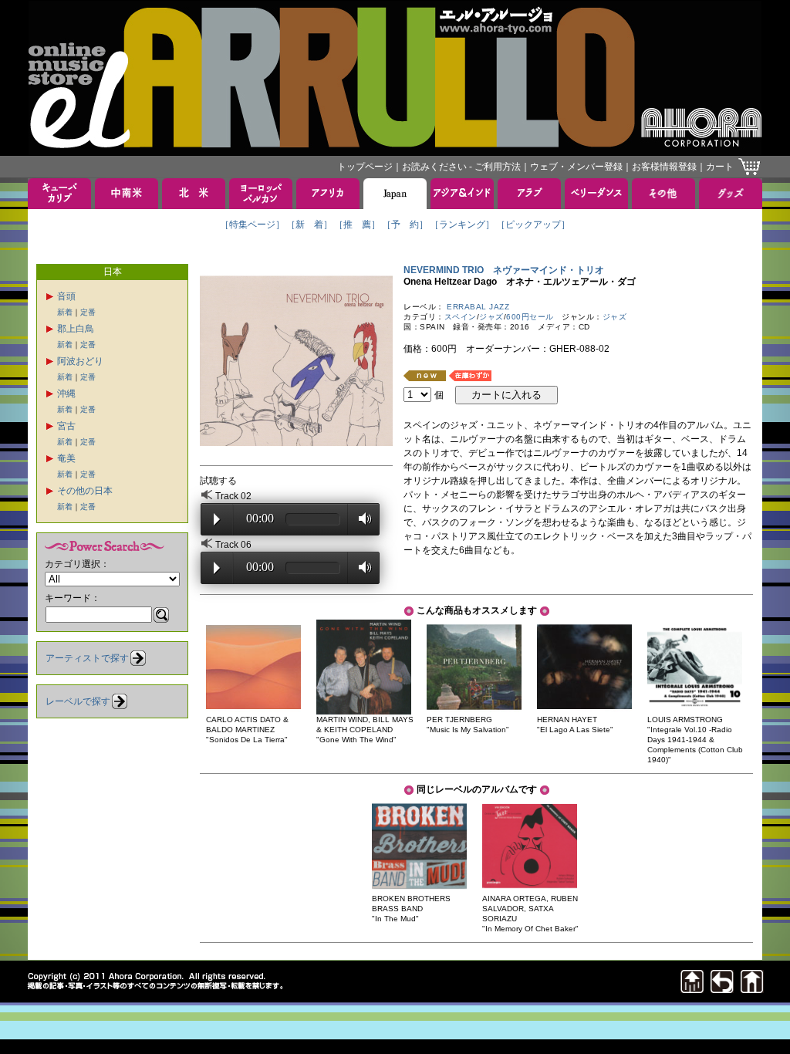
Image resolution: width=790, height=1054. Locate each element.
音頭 (66, 296)
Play (217, 519)
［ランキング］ (462, 224)
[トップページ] (752, 988)
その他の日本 (85, 490)
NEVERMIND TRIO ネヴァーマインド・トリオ (503, 270)
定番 (88, 312)
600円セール (530, 316)
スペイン (460, 316)
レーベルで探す (78, 701)
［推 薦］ (357, 224)
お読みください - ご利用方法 (461, 166)
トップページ (365, 166)
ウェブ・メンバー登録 (576, 166)
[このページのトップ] (692, 988)
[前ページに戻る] (722, 988)
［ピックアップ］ (533, 224)
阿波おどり (80, 361)
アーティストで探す (87, 658)
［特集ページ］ (252, 224)
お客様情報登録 (664, 166)
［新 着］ (309, 224)
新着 (65, 312)
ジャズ (491, 316)
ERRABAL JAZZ (478, 306)
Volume (361, 518)
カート (720, 166)
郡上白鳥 (75, 328)
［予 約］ (405, 224)
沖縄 (66, 393)
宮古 (66, 426)
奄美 (66, 458)
